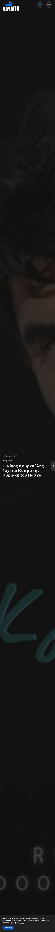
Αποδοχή (8, 928)
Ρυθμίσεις (19, 923)
